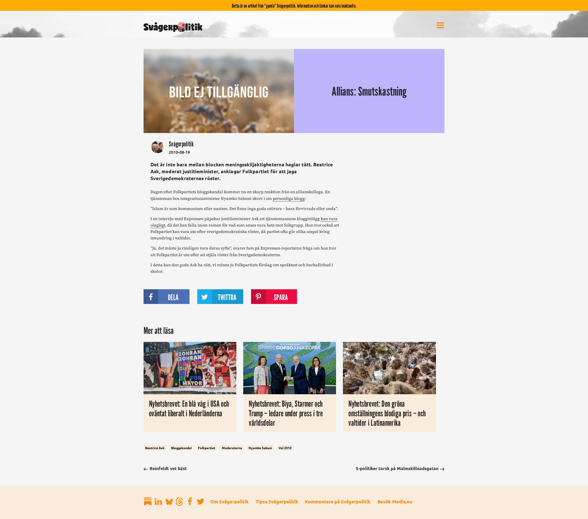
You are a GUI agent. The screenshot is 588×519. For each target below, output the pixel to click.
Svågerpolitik (181, 144)
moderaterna (232, 448)
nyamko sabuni (260, 448)
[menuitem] (440, 25)
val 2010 (285, 448)
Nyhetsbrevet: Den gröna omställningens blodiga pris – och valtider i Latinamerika (387, 413)
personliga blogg (289, 198)
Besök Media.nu (394, 502)
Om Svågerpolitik (229, 502)
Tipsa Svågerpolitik (277, 502)
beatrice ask (154, 448)
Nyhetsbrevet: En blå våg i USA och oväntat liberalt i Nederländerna (189, 408)
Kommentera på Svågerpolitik (337, 502)
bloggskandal (181, 448)
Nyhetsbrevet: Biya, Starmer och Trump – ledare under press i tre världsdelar (286, 413)
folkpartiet (206, 448)
